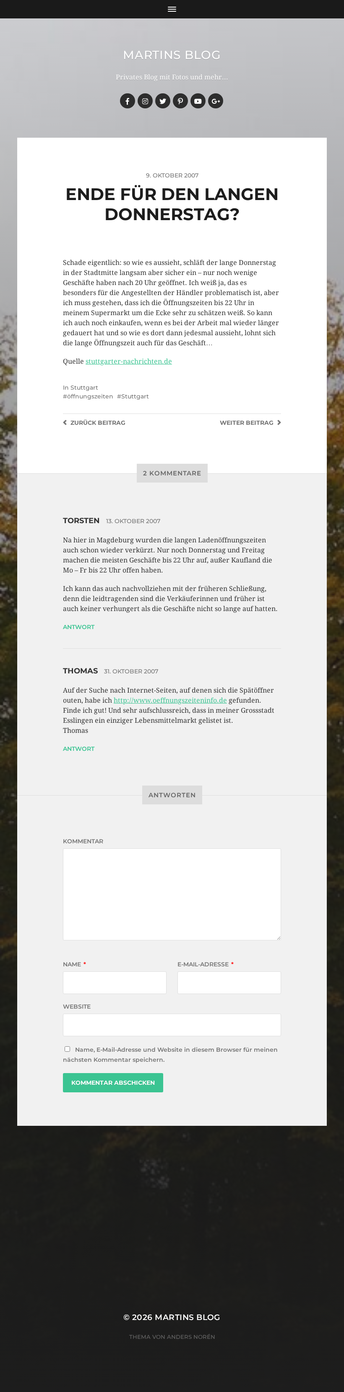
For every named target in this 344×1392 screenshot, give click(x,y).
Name (74, 964)
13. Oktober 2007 (133, 521)
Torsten (81, 520)
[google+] (215, 100)
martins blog (172, 55)
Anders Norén (191, 1336)
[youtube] (198, 100)
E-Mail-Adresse (205, 964)
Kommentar (83, 841)
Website (77, 1006)
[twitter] (162, 100)
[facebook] (127, 100)
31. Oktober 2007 (131, 671)
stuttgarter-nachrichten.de (129, 361)
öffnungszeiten (90, 396)
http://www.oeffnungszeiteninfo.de (170, 700)
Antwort (78, 627)
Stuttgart (84, 387)
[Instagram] (145, 100)
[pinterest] (180, 100)
